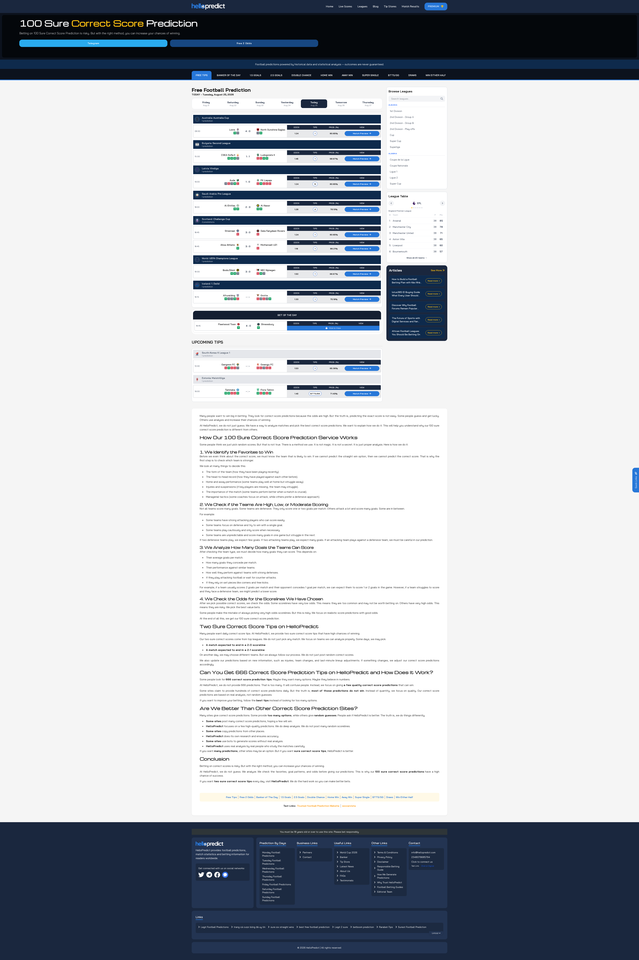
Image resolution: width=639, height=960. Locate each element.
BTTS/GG (393, 75)
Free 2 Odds (244, 43)
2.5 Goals (276, 75)
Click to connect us (422, 861)
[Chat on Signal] (225, 875)
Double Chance (301, 75)
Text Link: (422, 866)
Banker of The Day (228, 75)
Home (329, 6)
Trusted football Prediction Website (318, 805)
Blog (375, 6)
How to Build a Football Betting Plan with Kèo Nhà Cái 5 (406, 281)
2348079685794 (420, 857)
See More (436, 270)
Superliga (395, 146)
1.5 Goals (255, 75)
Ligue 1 (393, 171)
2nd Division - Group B (402, 123)
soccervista (349, 805)
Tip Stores (390, 6)
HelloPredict (312, 947)
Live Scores (345, 6)
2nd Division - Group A (402, 117)
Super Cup (395, 140)
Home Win (326, 75)
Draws (412, 75)
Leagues (362, 6)
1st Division (396, 111)
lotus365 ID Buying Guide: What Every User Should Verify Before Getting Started (406, 294)
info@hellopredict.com (423, 852)
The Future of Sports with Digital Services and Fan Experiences (406, 320)
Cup (392, 135)
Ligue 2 (394, 177)
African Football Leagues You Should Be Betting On (406, 333)
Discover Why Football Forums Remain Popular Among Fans (404, 307)
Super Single (370, 75)
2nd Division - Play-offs (402, 129)
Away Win (347, 75)
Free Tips (202, 75)
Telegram (93, 43)
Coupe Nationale (399, 165)
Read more (433, 280)
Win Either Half (436, 75)
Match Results (410, 6)
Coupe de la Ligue (399, 159)
